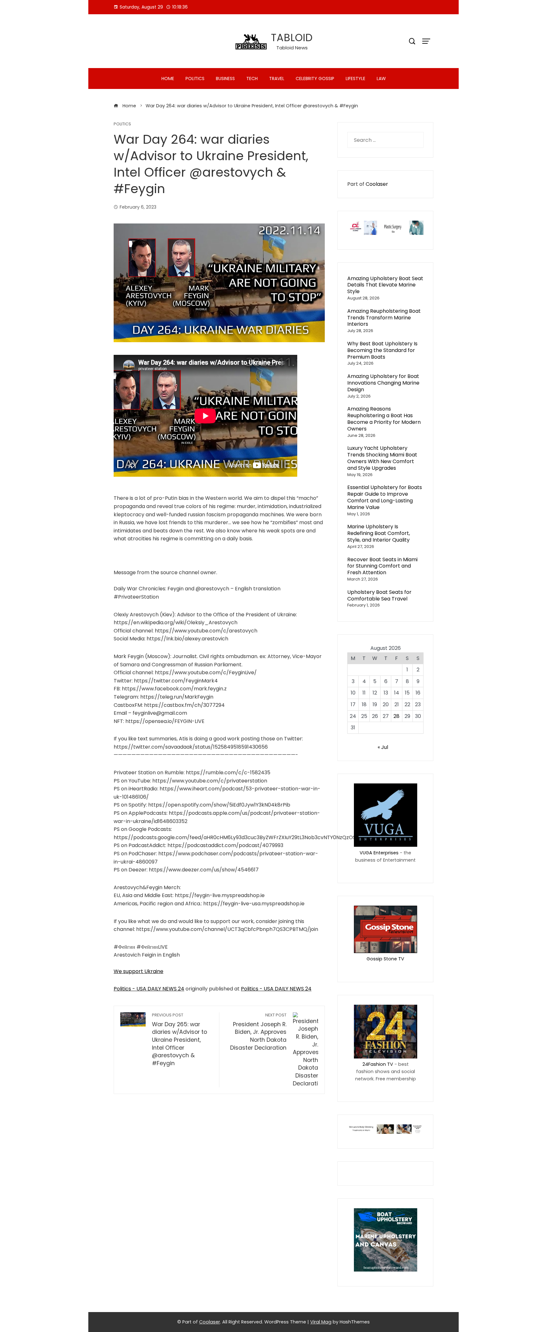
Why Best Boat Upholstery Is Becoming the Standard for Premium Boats (382, 350)
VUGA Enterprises (379, 853)
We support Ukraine (138, 971)
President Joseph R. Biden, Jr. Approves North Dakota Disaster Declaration (258, 1032)
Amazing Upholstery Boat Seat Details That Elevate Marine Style (385, 285)
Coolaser (377, 184)
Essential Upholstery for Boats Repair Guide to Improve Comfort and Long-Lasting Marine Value (384, 497)
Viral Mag (320, 1322)
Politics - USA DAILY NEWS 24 (149, 988)
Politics (194, 78)
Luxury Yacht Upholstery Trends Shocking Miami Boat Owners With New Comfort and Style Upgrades (382, 457)
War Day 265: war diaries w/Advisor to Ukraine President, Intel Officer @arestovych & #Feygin (179, 1039)
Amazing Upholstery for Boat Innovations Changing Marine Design (383, 383)
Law (381, 78)
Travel (276, 78)
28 (396, 716)
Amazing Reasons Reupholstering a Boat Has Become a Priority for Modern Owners (384, 418)
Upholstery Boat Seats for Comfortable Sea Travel (379, 595)
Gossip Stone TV (385, 959)
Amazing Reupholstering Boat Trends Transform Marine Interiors (384, 317)
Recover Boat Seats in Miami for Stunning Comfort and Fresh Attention (382, 566)
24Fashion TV (377, 1064)
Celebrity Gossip (315, 78)
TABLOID (292, 37)
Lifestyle (355, 78)
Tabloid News (292, 47)
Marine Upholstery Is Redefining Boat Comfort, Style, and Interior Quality (378, 533)
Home (167, 78)
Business (225, 78)
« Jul (383, 747)
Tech (252, 78)
